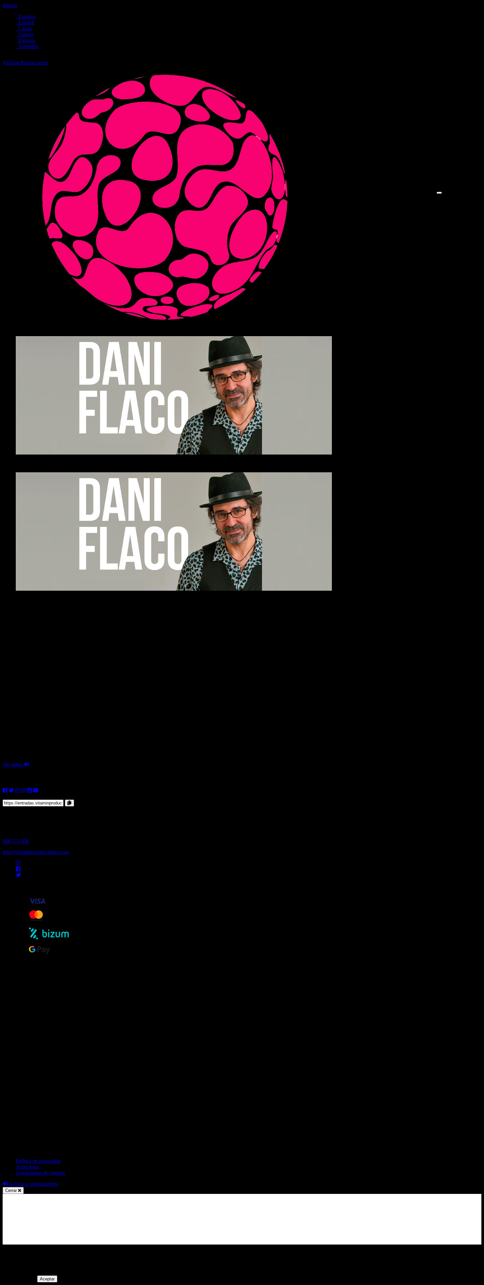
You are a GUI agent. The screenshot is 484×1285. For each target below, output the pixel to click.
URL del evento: (20, 796)
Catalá (24, 28)
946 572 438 (16, 841)
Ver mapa (13, 764)
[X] (18, 875)
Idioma (10, 5)
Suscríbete (470, 198)
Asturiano (27, 46)
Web (465, 192)
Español (25, 16)
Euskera (25, 40)
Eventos (468, 186)
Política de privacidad (38, 1161)
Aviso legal (27, 1167)
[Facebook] (18, 869)
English (25, 22)
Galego (25, 34)
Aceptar (47, 1278)
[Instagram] (18, 863)
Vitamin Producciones (25, 62)
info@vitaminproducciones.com (36, 852)
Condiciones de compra (40, 1172)
